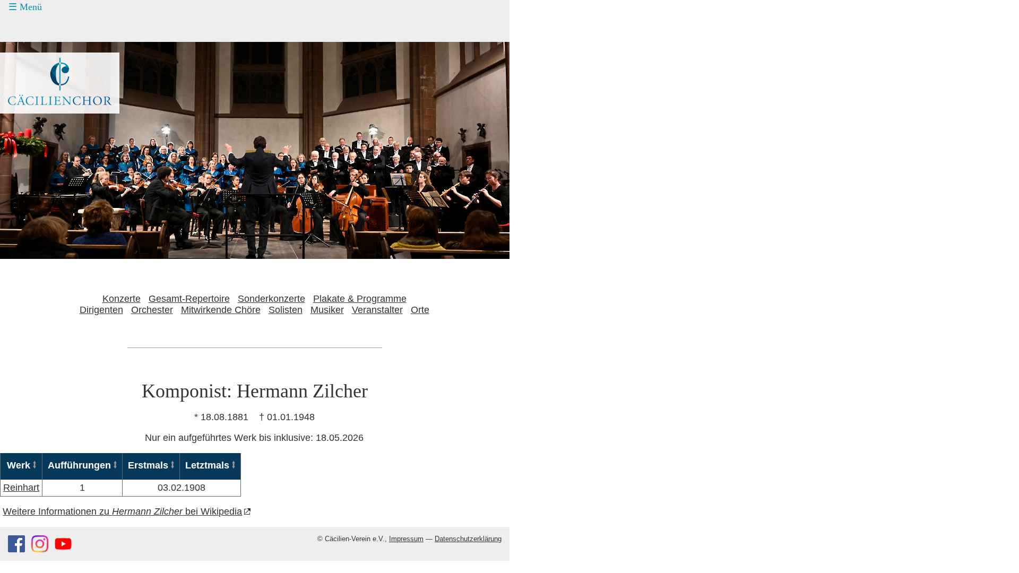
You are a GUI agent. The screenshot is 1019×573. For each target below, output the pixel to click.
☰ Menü (25, 7)
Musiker (327, 310)
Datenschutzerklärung (468, 539)
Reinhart (21, 487)
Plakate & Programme (360, 298)
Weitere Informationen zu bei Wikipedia (122, 511)
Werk (18, 465)
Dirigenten (101, 310)
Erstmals (148, 465)
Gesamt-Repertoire (189, 298)
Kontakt (36, 88)
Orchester (152, 310)
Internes (29, 128)
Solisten (286, 310)
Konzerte (38, 28)
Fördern (36, 68)
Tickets (27, 48)
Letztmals (207, 465)
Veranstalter (377, 310)
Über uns (39, 108)
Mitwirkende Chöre (221, 310)
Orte (420, 310)
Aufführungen (79, 465)
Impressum (406, 539)
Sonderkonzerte (271, 298)
